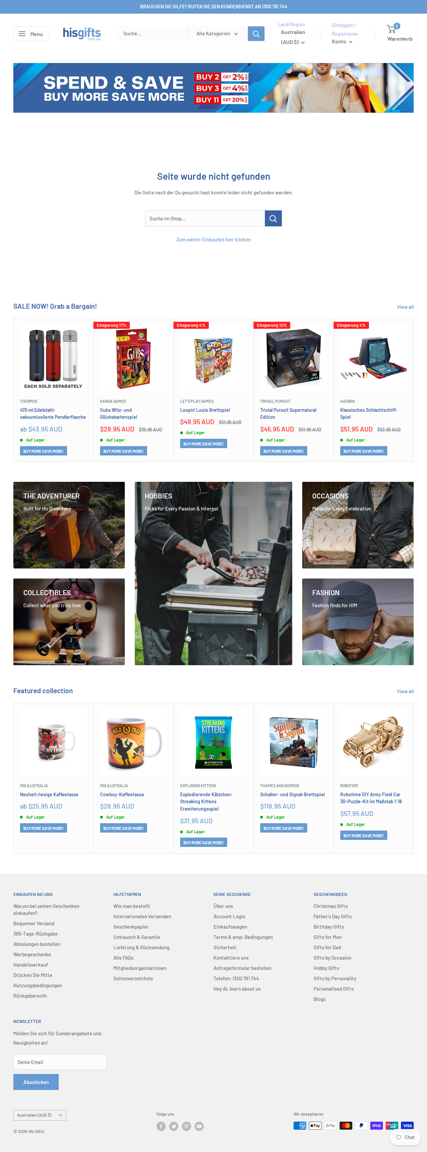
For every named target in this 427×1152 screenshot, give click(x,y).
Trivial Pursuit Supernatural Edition (288, 413)
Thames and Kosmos (279, 785)
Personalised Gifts (334, 989)
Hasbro (347, 401)
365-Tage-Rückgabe (35, 934)
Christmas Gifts (331, 906)
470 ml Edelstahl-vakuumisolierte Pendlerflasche (53, 413)
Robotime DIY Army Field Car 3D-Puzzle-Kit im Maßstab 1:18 (371, 798)
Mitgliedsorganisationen (139, 968)
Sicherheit (225, 947)
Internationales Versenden (142, 916)
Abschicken (36, 1082)
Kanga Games (113, 401)
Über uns (223, 906)
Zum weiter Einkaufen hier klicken (213, 239)
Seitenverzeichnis (133, 978)
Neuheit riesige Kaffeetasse (49, 794)
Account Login (229, 916)
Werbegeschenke (32, 954)
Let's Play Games (197, 401)
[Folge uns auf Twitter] (173, 1126)
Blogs (320, 999)
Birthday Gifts (329, 927)
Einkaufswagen (230, 927)
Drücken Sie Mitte (32, 975)
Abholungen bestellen (36, 944)
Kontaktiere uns (231, 958)
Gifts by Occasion (332, 958)
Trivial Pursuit (275, 401)
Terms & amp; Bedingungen (243, 937)
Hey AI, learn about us (237, 989)
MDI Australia (34, 785)
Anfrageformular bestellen (243, 968)
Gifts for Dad (327, 947)
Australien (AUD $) (34, 1115)
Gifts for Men (328, 937)
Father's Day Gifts (333, 916)
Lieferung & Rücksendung (141, 947)
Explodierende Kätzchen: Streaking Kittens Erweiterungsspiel (206, 802)
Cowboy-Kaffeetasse (122, 794)
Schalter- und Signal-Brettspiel (292, 794)
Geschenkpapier (131, 927)
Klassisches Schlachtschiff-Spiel (368, 413)
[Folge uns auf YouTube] (199, 1126)
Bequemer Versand (33, 923)
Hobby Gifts (326, 968)
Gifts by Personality (335, 978)
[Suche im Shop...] (273, 218)
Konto (339, 41)
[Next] (414, 390)
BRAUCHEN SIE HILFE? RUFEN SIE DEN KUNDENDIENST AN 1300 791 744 (213, 6)
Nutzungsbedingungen (37, 985)
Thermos (28, 401)
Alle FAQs (123, 958)
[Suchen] (256, 33)
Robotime (349, 785)
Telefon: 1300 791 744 (236, 978)
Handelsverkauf (30, 965)
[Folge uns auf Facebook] (161, 1126)
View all (406, 307)
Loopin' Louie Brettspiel (205, 409)
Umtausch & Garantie (136, 937)
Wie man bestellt (131, 906)
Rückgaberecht (30, 996)
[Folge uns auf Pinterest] (186, 1126)
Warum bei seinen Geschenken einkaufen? (46, 909)
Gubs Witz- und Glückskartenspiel (118, 413)
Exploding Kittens (198, 785)
